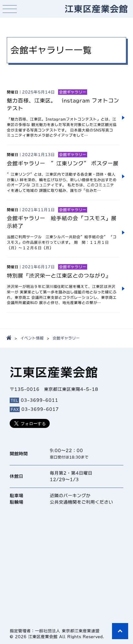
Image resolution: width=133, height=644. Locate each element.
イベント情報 (32, 338)
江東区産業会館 (96, 8)
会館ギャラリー (66, 338)
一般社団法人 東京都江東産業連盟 (67, 631)
